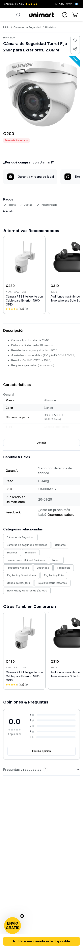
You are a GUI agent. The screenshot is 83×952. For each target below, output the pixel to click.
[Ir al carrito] (75, 14)
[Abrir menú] (7, 14)
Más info (8, 211)
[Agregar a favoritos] (75, 40)
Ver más (42, 442)
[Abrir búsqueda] (18, 14)
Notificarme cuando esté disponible (41, 941)
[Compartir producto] (75, 49)
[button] (12, 925)
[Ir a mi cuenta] (64, 14)
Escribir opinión (41, 751)
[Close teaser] (22, 916)
